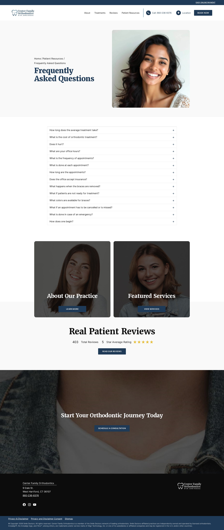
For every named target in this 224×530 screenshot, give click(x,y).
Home (37, 58)
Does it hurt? (57, 144)
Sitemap (69, 519)
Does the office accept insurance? (68, 179)
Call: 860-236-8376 (162, 12)
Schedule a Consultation (112, 428)
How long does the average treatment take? (74, 130)
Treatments (99, 12)
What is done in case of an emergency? (71, 214)
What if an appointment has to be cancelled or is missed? (81, 207)
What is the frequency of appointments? (72, 158)
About (87, 12)
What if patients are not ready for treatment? (74, 193)
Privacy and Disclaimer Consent (46, 519)
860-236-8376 (31, 495)
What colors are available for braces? (70, 200)
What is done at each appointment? (69, 165)
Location (186, 12)
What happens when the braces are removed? (75, 186)
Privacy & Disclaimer (18, 519)
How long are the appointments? (68, 172)
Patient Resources (130, 12)
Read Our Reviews (111, 351)
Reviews (114, 12)
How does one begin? (61, 221)
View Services (151, 309)
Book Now (203, 12)
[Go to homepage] (22, 13)
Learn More (72, 309)
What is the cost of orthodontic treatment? (73, 137)
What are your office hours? (65, 151)
